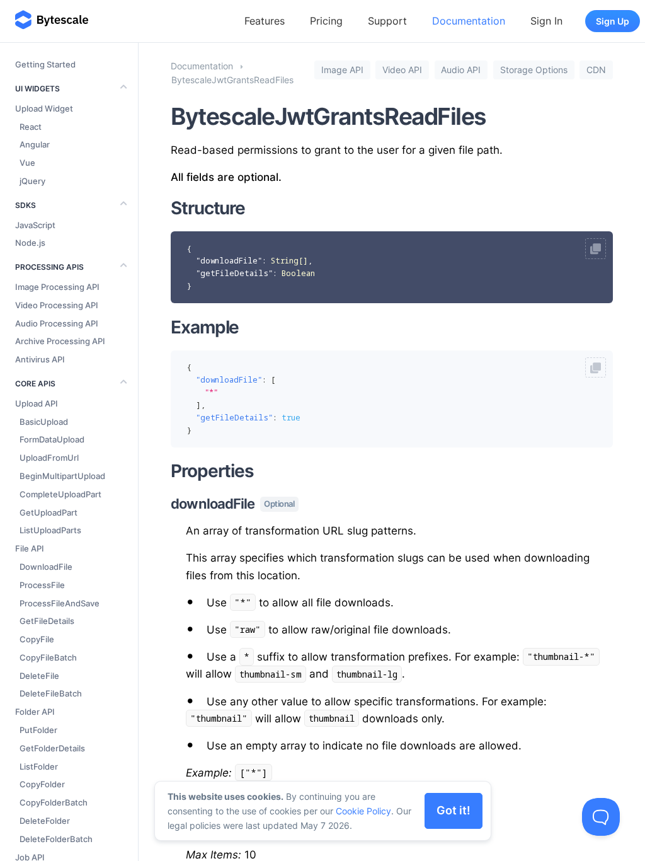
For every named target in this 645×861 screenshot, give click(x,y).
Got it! (454, 810)
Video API (402, 70)
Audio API (461, 70)
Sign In (546, 20)
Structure (208, 208)
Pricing (326, 20)
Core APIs (35, 383)
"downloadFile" (229, 260)
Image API (342, 70)
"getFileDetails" (234, 273)
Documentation (468, 20)
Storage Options (534, 70)
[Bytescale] (51, 21)
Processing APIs (49, 267)
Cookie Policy (363, 811)
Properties (212, 471)
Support (387, 20)
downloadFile (232, 503)
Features (264, 20)
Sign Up (612, 21)
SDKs (25, 205)
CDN (596, 70)
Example (205, 327)
